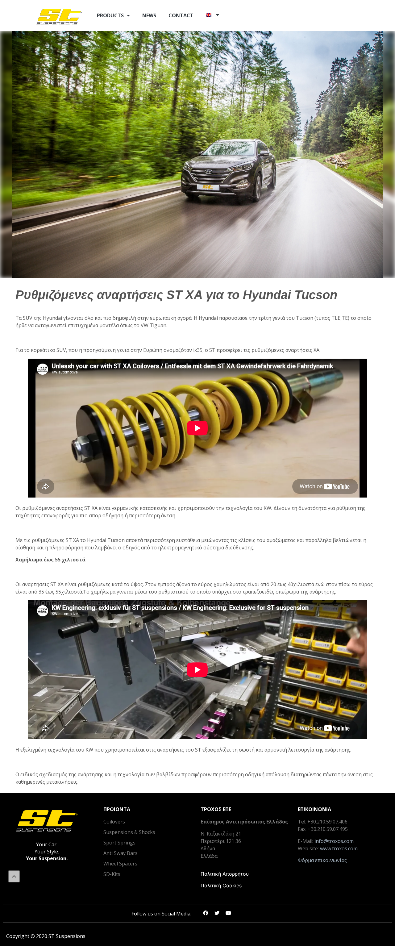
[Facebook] (205, 913)
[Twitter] (217, 913)
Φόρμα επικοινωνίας (322, 860)
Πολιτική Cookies (221, 885)
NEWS (149, 15)
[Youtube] (228, 913)
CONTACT (180, 15)
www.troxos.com (339, 848)
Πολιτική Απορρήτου (225, 874)
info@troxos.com (334, 841)
